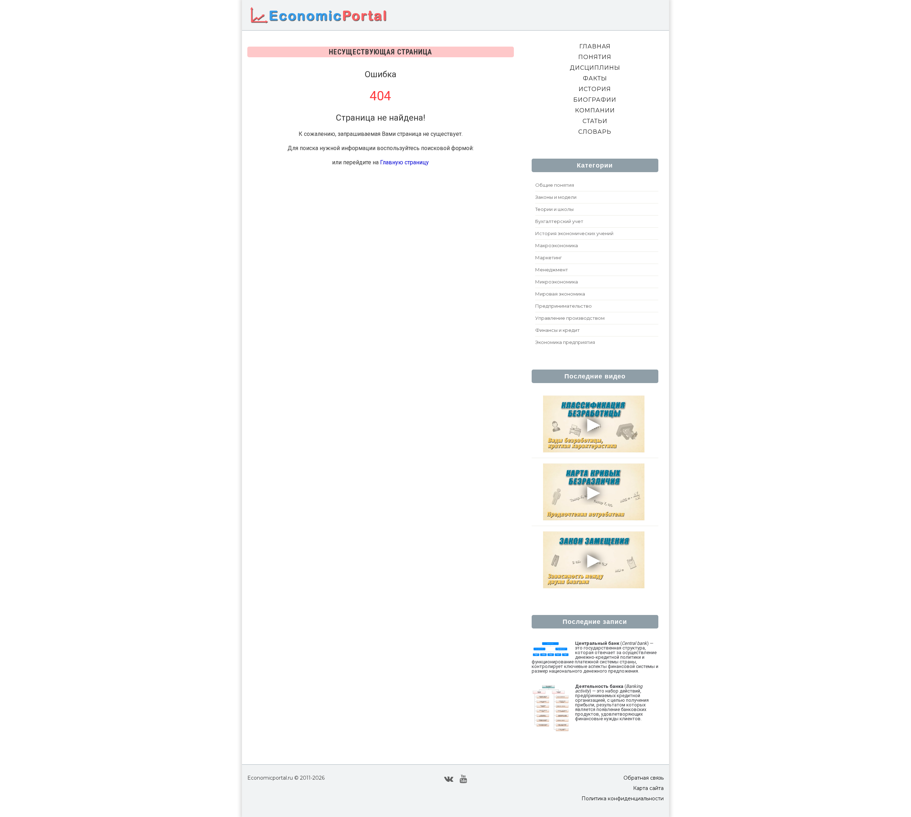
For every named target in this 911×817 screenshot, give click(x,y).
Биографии (594, 99)
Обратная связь (643, 778)
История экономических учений (574, 233)
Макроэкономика (556, 245)
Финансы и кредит (557, 330)
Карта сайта (648, 788)
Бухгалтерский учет (559, 221)
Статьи (595, 121)
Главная (595, 46)
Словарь (594, 131)
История (595, 89)
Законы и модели (555, 197)
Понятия (594, 57)
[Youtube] (463, 778)
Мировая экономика (560, 294)
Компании (595, 110)
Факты (595, 78)
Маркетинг (548, 257)
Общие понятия (554, 185)
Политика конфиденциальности (622, 798)
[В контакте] (449, 778)
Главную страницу (404, 162)
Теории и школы (554, 209)
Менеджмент (551, 269)
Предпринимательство (563, 306)
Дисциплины (595, 67)
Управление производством (570, 318)
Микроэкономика (556, 282)
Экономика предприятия (565, 342)
